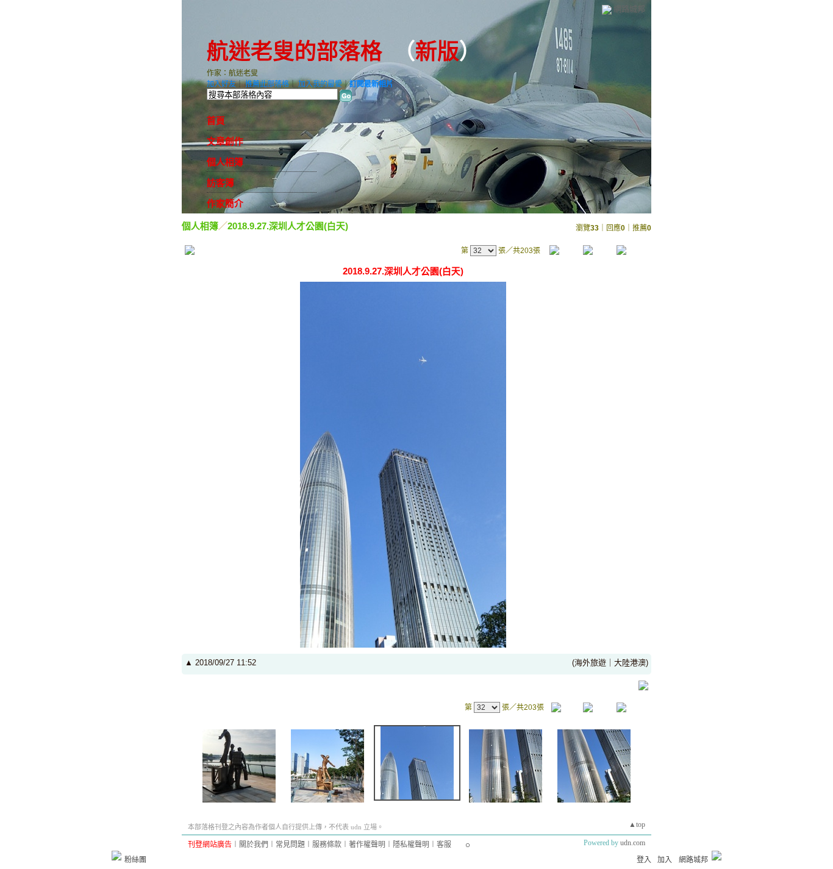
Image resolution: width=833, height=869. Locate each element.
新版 (437, 52)
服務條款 (326, 844)
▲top (637, 824)
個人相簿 (225, 162)
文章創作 (225, 141)
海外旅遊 (590, 662)
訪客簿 (220, 183)
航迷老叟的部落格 (294, 52)
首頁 (216, 121)
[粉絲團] (116, 855)
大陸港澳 (630, 662)
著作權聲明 (367, 844)
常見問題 (290, 844)
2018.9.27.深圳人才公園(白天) (287, 226)
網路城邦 (629, 8)
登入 (644, 860)
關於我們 (253, 844)
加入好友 (221, 84)
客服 (444, 844)
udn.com (632, 843)
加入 (664, 860)
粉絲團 (135, 860)
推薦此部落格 (267, 84)
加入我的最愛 (320, 84)
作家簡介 (225, 204)
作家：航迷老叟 (232, 73)
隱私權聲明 (411, 844)
